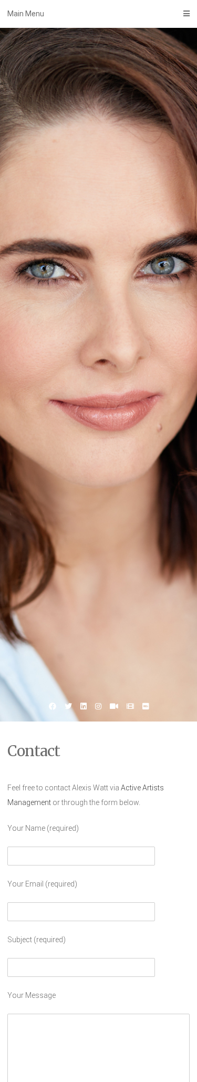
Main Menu (25, 13)
